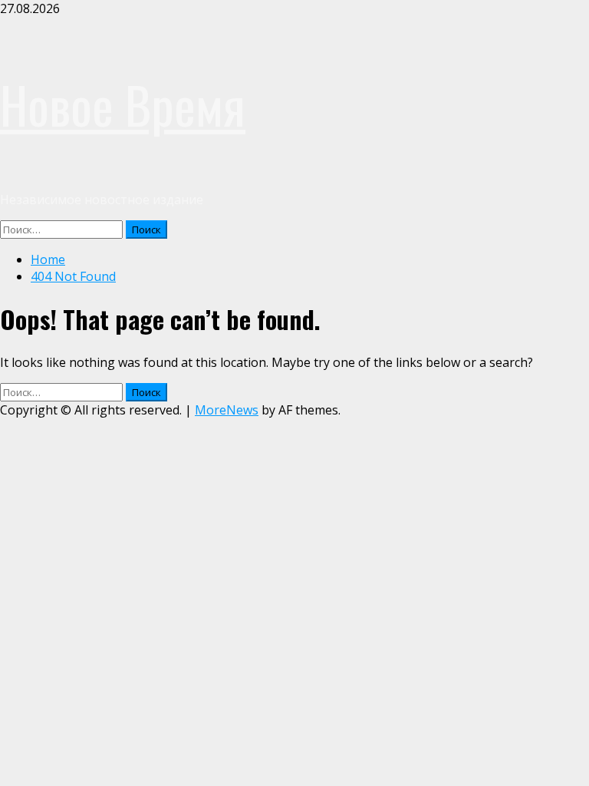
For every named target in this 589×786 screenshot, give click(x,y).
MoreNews (226, 409)
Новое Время (122, 104)
